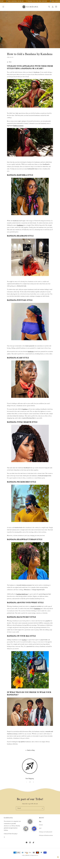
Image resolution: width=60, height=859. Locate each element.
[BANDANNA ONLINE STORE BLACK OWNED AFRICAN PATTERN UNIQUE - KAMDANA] (30, 726)
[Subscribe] (42, 808)
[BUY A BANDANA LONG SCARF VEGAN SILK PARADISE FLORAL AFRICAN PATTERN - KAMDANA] (30, 340)
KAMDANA (27, 855)
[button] (3, 6)
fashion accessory (18, 125)
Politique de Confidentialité (45, 832)
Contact (41, 825)
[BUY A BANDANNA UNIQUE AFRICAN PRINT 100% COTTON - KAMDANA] (30, 398)
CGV (40, 828)
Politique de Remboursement (46, 835)
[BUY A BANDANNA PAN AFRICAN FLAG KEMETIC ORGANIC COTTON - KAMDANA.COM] (30, 107)
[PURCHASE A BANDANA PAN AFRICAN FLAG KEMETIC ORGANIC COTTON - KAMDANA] (30, 156)
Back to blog (31, 750)
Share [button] (10, 62)
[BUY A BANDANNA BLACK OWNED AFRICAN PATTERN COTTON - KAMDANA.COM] (30, 462)
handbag (24, 640)
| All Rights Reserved (34, 855)
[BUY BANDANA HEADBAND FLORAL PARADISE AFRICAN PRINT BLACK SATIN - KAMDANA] (30, 276)
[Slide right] (33, 782)
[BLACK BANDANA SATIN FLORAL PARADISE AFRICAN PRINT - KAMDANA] (30, 688)
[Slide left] (26, 782)
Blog (40, 821)
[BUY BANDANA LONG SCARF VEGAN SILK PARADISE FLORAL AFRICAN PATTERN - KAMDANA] (30, 215)
